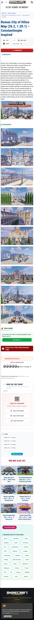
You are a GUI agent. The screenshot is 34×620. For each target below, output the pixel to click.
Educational (7, 555)
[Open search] (32, 2)
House (5, 564)
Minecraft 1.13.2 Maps (10, 448)
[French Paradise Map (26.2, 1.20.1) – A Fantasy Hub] (9, 508)
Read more (15, 613)
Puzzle (26, 568)
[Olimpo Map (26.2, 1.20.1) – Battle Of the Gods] (9, 470)
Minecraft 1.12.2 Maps (10, 444)
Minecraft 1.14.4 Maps (10, 451)
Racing (18, 572)
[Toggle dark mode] (6, 2)
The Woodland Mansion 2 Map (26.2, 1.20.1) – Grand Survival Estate (25, 479)
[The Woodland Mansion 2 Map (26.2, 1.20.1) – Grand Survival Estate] (25, 470)
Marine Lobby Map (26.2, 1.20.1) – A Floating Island (9, 498)
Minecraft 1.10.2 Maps (10, 437)
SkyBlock (27, 572)
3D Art (5, 538)
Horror (27, 559)
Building (6, 542)
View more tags (17, 454)
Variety (26, 576)
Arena (26, 538)
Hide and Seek (17, 559)
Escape (27, 555)
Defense (15, 551)
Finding (6, 559)
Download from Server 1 (12, 358)
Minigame (6, 568)
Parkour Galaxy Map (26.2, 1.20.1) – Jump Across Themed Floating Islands (25, 517)
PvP (11, 572)
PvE (5, 572)
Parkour (17, 568)
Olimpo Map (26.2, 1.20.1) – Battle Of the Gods (8, 479)
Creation (26, 547)
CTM (5, 551)
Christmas (25, 542)
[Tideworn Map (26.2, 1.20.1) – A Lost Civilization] (25, 489)
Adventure (16, 538)
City (21, 43)
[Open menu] (2, 2)
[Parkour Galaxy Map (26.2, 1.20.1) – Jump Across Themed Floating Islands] (25, 508)
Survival (6, 576)
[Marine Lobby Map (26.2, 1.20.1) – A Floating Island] (9, 489)
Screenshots (6, 54)
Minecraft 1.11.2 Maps (10, 441)
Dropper (25, 551)
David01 (7, 43)
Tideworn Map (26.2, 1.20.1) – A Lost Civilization (25, 498)
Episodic (17, 555)
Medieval (25, 564)
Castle (15, 542)
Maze (15, 564)
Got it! (8, 616)
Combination (14, 547)
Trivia (16, 576)
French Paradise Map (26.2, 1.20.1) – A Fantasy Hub (9, 517)
